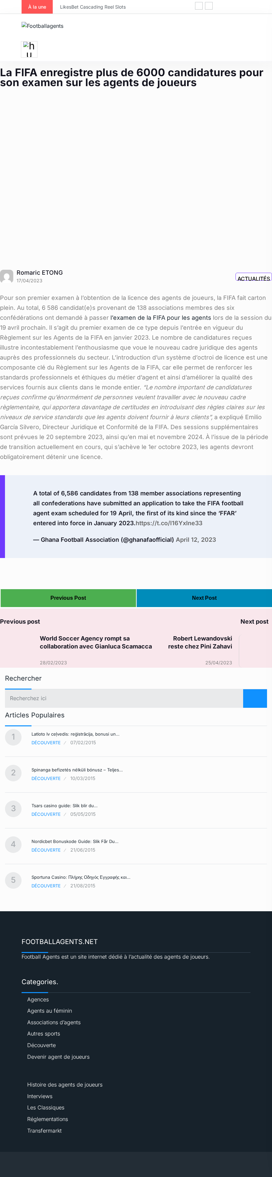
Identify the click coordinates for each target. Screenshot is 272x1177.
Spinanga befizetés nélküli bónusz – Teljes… (77, 769)
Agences (38, 999)
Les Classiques (45, 1107)
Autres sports (43, 1033)
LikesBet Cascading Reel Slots (69, 7)
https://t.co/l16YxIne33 (169, 523)
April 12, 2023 (196, 539)
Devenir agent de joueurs (58, 1056)
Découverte (46, 742)
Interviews (39, 1096)
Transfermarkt (44, 1130)
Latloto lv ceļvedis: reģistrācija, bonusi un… (75, 734)
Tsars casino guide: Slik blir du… (65, 805)
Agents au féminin (49, 1010)
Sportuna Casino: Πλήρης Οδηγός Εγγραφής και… (81, 877)
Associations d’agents (54, 1022)
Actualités (254, 278)
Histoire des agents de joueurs (64, 1084)
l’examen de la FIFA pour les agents (160, 317)
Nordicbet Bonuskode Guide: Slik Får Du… (75, 841)
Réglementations (47, 1119)
